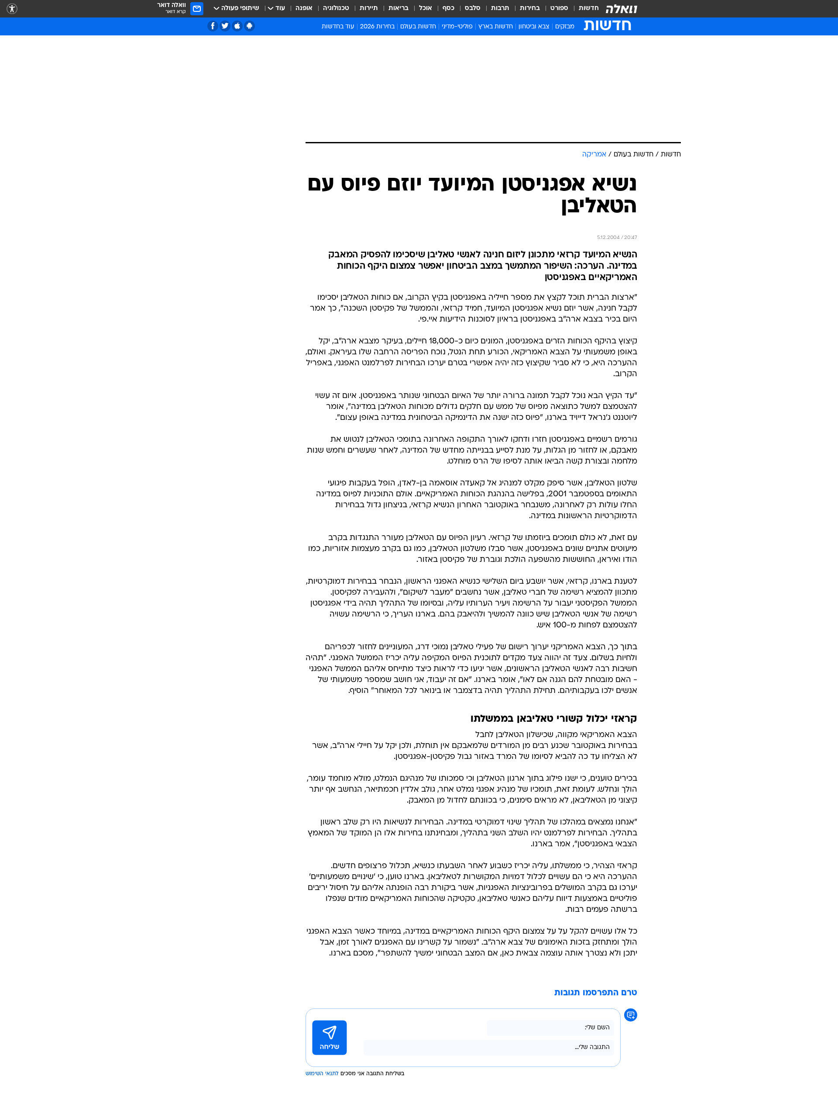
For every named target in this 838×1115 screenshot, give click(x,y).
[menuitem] (583, 9)
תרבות (500, 8)
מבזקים (564, 27)
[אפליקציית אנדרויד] (249, 26)
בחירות (530, 8)
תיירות (369, 8)
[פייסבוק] (212, 26)
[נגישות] (12, 8)
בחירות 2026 (377, 27)
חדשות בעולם (418, 27)
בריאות (398, 8)
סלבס (473, 8)
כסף (448, 8)
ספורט (559, 8)
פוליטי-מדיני (457, 27)
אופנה (304, 8)
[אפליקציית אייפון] (237, 26)
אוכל (425, 8)
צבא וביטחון (534, 27)
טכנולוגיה (336, 8)
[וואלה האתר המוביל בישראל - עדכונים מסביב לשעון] (621, 8)
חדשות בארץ (495, 27)
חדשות (589, 8)
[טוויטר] (225, 26)
